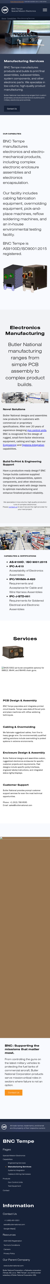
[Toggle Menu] (45, 10)
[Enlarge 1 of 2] (21, 395)
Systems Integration (33, 445)
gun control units (36, 430)
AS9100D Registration (13, 1241)
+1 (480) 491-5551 (12, 1220)
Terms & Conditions (12, 1245)
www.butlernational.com (14, 1266)
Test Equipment (14, 1186)
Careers (7, 1249)
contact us (13, 507)
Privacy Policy (9, 1253)
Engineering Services (17, 1163)
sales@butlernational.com (14, 1225)
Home (4, 18)
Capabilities (11, 18)
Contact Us (12, 108)
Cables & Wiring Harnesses (19, 1174)
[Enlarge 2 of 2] (45, 395)
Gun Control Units (15, 1182)
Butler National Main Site (17, 1)
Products (6, 1179)
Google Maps (9, 1229)
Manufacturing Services (19, 1167)
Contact (6, 1190)
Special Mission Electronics (14, 1156)
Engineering (9, 445)
